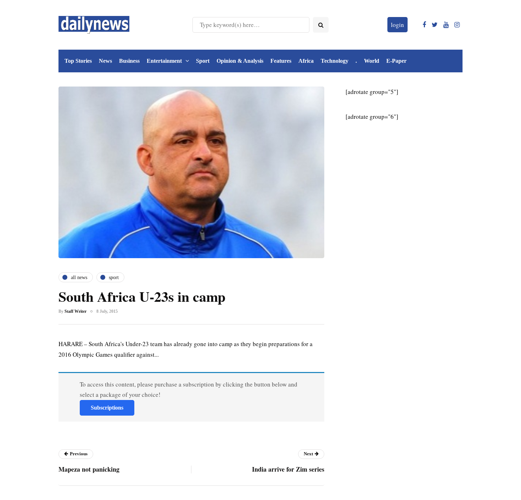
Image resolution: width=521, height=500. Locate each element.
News (105, 61)
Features (280, 61)
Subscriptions (107, 408)
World (371, 61)
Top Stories (78, 61)
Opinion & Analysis (240, 61)
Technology (334, 61)
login (397, 25)
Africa (306, 61)
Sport (202, 61)
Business (129, 61)
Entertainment (164, 61)
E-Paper (396, 61)
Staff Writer (75, 311)
